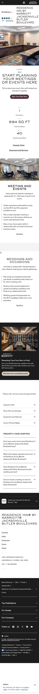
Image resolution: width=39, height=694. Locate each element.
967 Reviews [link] (9, 20)
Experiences (6, 540)
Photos (4, 548)
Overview (5, 532)
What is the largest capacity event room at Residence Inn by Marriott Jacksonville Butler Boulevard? (18, 456)
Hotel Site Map (6, 655)
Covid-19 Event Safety (11, 423)
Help (13, 655)
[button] (24, 2)
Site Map (25, 652)
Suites (4, 536)
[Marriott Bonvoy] (32, 2)
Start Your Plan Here (19, 97)
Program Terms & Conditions (10, 647)
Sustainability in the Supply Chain (11, 652)
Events (4, 544)
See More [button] (19, 234)
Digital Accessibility (25, 650)
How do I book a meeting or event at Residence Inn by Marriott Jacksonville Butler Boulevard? (17, 482)
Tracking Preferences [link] (8, 645)
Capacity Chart (18, 145)
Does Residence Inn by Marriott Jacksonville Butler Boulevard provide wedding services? (17, 469)
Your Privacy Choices (11, 650)
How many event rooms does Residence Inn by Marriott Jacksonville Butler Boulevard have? (18, 443)
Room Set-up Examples (12, 411)
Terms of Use (26, 645)
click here (24, 689)
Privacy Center (24, 647)
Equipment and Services (18, 150)
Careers (18, 645)
